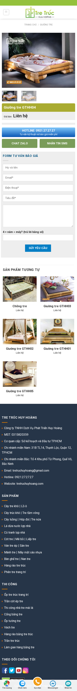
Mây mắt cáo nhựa (30, 552)
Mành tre (10, 552)
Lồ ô (24, 506)
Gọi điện (37, 688)
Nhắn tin (68, 688)
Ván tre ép (10, 545)
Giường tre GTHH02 (19, 348)
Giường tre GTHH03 (57, 306)
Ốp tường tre (12, 621)
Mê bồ (19, 539)
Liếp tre (31, 539)
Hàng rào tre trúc (15, 565)
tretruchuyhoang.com (29, 483)
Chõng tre (20, 306)
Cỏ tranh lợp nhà (14, 532)
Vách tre (9, 627)
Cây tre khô (11, 506)
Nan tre (25, 559)
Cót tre (8, 539)
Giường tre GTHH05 (19, 391)
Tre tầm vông (30, 513)
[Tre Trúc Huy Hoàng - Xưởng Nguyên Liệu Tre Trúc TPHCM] (40, 12)
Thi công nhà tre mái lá (18, 608)
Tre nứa (36, 519)
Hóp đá (24, 519)
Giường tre (46, 24)
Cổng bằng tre (13, 614)
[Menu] (6, 12)
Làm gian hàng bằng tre (19, 647)
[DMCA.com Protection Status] (13, 679)
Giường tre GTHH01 (57, 348)
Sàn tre (24, 545)
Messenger (53, 688)
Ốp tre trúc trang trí (16, 594)
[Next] (69, 55)
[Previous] (8, 55)
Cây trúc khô (12, 513)
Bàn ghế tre (11, 559)
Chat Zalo (22, 688)
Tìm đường (7, 688)
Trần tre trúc (12, 641)
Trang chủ (30, 24)
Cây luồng (10, 519)
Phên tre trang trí (15, 572)
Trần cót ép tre (13, 601)
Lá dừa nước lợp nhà (17, 526)
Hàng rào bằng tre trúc (18, 634)
